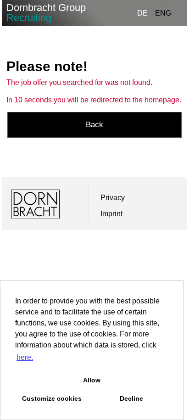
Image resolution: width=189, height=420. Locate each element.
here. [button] (25, 357)
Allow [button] (91, 380)
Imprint (111, 214)
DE (142, 13)
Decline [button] (131, 398)
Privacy (112, 198)
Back (94, 124)
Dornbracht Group (46, 12)
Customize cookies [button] (52, 398)
